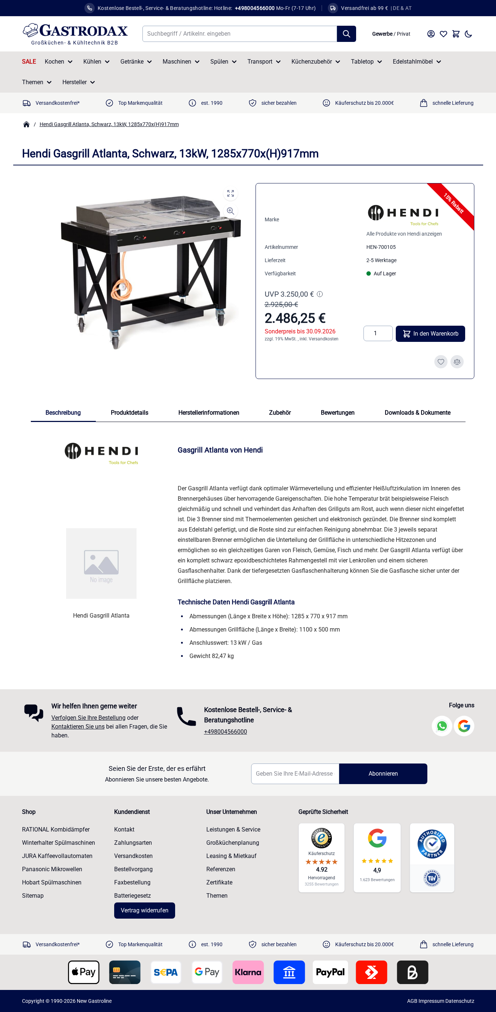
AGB (412, 1001)
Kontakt (124, 829)
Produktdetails (129, 412)
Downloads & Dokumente (417, 412)
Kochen (54, 61)
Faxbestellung (132, 882)
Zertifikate (219, 882)
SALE (29, 61)
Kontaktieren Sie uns (78, 726)
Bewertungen (338, 412)
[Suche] (346, 34)
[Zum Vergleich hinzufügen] (457, 361)
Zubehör (280, 412)
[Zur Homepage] (26, 124)
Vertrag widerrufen (145, 910)
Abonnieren (383, 773)
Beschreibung (63, 412)
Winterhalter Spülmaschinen (58, 842)
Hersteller (74, 82)
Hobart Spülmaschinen (52, 882)
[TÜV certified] (432, 878)
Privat (403, 34)
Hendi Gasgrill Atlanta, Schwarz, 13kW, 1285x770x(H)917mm (109, 124)
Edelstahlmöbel (413, 61)
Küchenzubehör (312, 61)
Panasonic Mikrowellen (52, 869)
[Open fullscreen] (230, 193)
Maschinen (177, 61)
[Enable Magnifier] (230, 211)
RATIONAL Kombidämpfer (56, 829)
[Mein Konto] (431, 34)
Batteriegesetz (132, 895)
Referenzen (220, 869)
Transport (259, 61)
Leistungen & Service (233, 829)
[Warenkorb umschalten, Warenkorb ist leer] (456, 34)
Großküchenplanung (232, 842)
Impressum (431, 1001)
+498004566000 (225, 731)
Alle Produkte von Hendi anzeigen (404, 234)
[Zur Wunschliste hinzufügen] (441, 361)
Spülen (219, 61)
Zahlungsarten (133, 842)
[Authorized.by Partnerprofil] (432, 844)
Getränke (132, 61)
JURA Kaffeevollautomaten (57, 855)
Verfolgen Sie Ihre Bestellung (88, 717)
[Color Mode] (468, 34)
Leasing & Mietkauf (231, 855)
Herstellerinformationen (208, 412)
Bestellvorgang (133, 869)
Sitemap (33, 895)
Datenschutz (459, 1001)
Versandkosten (323, 338)
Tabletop (362, 61)
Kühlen (92, 61)
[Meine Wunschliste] (443, 34)
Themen (32, 82)
